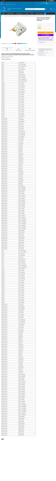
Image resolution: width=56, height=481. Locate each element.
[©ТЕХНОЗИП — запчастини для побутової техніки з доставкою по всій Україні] (3, 9)
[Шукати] (46, 9)
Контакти (26, 13)
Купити (45, 32)
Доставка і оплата (19, 13)
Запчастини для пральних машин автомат (11, 15)
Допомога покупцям (39, 13)
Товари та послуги (10, 13)
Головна (3, 13)
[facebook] (1, 439)
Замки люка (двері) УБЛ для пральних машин (28, 15)
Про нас (32, 13)
